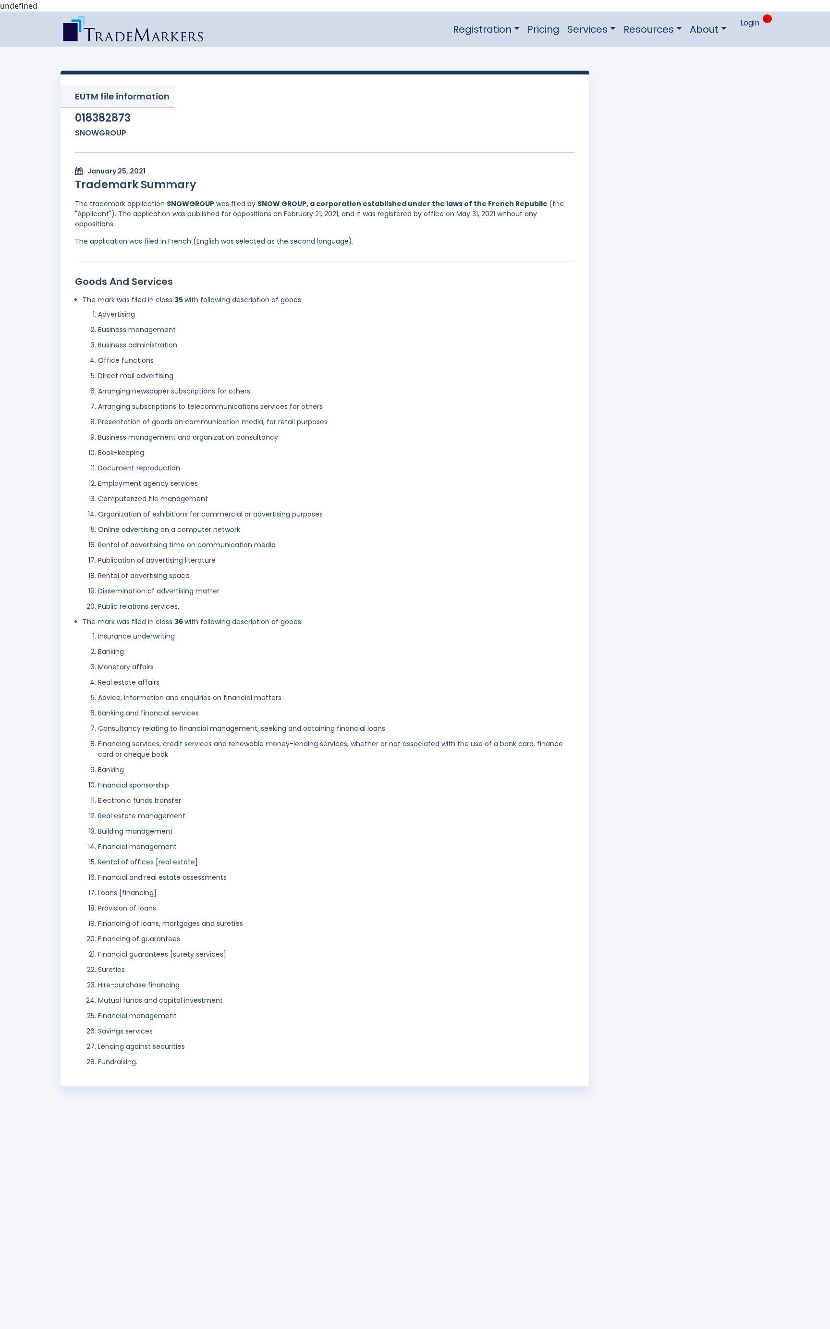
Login (749, 22)
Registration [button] (482, 29)
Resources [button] (648, 29)
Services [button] (587, 29)
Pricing (543, 29)
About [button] (704, 29)
